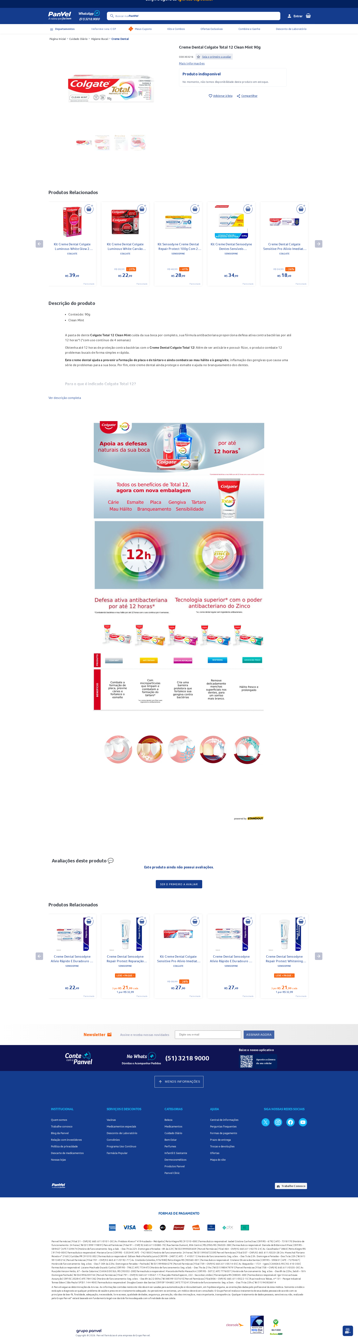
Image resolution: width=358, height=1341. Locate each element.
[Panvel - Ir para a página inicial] (59, 16)
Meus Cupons (143, 29)
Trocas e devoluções (222, 1146)
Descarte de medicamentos (67, 1153)
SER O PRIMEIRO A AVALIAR (179, 884)
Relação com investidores (66, 1140)
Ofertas (214, 1153)
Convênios (113, 1140)
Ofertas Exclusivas (212, 29)
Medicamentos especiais (121, 1126)
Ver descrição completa (64, 398)
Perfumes (170, 1146)
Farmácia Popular (117, 1153)
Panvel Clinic (172, 1173)
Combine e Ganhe (249, 29)
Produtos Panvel (174, 1166)
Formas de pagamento (223, 1133)
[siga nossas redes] (265, 1122)
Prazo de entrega (220, 1140)
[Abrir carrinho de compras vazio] (308, 15)
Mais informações (192, 63)
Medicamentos (173, 1126)
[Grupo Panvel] (89, 1330)
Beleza (168, 1120)
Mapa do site (218, 1159)
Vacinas (111, 1120)
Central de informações (224, 1120)
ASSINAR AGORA (258, 1034)
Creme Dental (120, 39)
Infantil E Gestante (175, 1153)
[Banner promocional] (179, 4)
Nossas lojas (58, 1159)
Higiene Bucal (99, 39)
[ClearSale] (235, 1325)
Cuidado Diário (78, 39)
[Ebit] (257, 1325)
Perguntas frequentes (223, 1126)
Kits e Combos (176, 29)
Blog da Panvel (60, 1133)
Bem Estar (170, 1140)
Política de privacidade (64, 1146)
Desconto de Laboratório (291, 29)
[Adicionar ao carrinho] (88, 209)
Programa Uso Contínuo (121, 1146)
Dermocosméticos (175, 1159)
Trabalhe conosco (62, 1126)
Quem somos (59, 1120)
